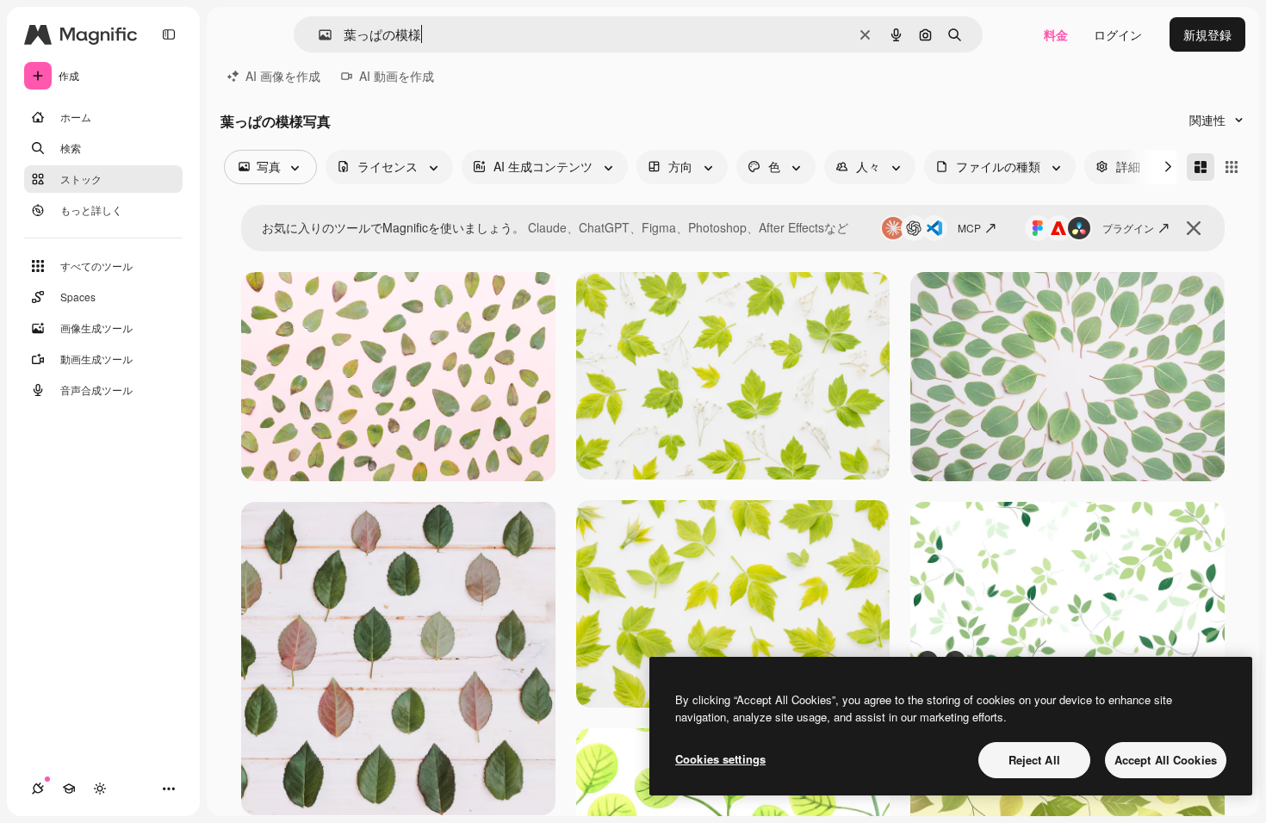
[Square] (1231, 167)
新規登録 (1207, 34)
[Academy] (69, 788)
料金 (1056, 34)
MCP (969, 227)
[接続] (38, 788)
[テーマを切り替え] (100, 788)
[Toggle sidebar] (169, 34)
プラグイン (1128, 227)
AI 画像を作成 (282, 75)
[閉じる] (1193, 228)
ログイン (1118, 34)
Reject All (1034, 760)
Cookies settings (720, 759)
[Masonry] (1200, 167)
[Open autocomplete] (318, 34)
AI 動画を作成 (396, 75)
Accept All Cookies (1165, 760)
